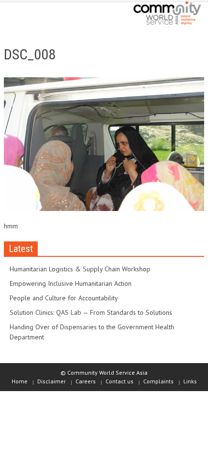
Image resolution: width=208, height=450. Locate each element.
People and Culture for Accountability (64, 298)
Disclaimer (51, 381)
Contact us (119, 381)
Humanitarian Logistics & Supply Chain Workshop (80, 269)
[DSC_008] (104, 145)
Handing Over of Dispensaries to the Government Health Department (92, 332)
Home (20, 381)
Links (190, 381)
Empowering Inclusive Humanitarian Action (71, 283)
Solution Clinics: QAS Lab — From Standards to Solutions (91, 312)
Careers (85, 381)
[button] (36, 15)
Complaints (158, 381)
